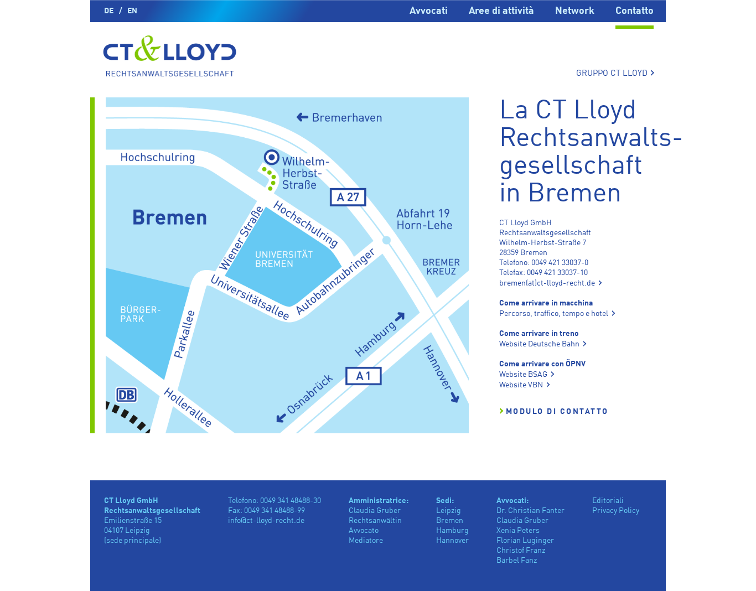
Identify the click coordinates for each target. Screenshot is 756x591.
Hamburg (452, 531)
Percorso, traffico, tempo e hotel (553, 314)
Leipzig (448, 511)
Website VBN (521, 385)
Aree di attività (501, 11)
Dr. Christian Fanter (530, 511)
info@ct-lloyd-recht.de (266, 521)
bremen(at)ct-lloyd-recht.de (547, 283)
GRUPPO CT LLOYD (615, 73)
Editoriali (608, 501)
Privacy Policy (615, 511)
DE (108, 11)
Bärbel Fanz (516, 560)
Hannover (452, 541)
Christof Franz (520, 550)
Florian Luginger (525, 541)
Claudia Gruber (522, 521)
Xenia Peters (518, 531)
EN (132, 11)
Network (574, 11)
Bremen (449, 521)
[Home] (169, 57)
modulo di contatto (557, 412)
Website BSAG (523, 375)
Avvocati (429, 11)
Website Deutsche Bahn (539, 344)
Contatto (634, 11)
